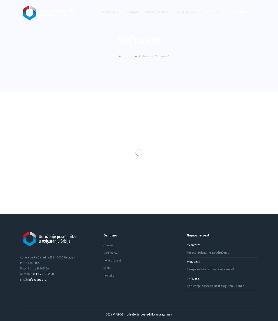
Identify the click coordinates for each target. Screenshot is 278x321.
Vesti (106, 268)
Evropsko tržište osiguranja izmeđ (210, 269)
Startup (128, 56)
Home (113, 56)
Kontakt (108, 275)
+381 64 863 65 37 (42, 274)
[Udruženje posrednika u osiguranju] (50, 12)
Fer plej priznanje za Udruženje (208, 252)
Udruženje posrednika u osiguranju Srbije (215, 286)
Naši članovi (111, 253)
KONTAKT (242, 12)
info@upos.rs (37, 279)
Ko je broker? (112, 260)
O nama (108, 245)
